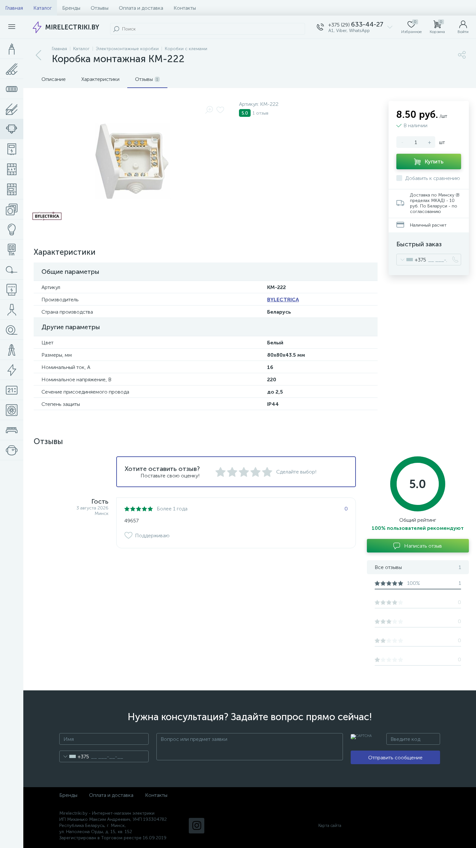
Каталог (42, 8)
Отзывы (99, 8)
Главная (14, 8)
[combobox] (411, 259)
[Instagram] (196, 825)
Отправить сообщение (395, 757)
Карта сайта (329, 825)
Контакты (185, 8)
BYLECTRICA (283, 299)
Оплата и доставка (141, 8)
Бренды (71, 8)
